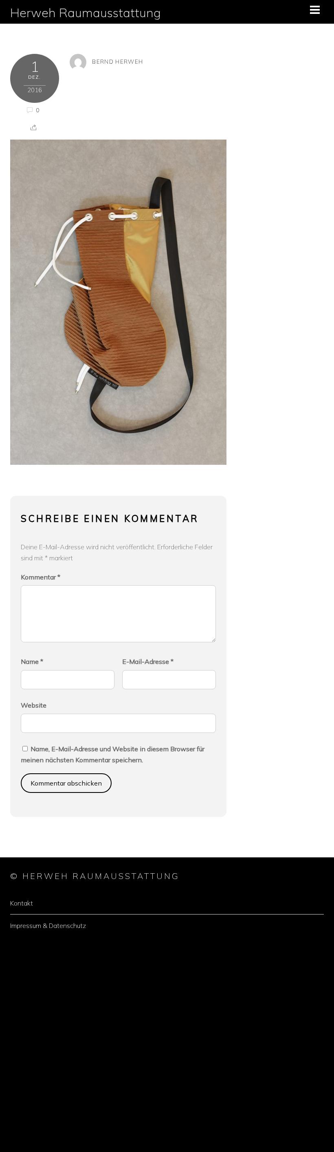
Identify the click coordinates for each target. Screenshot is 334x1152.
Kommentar (40, 577)
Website (33, 705)
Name (32, 661)
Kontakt (21, 903)
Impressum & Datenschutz (48, 925)
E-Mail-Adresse (148, 661)
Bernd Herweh (117, 61)
